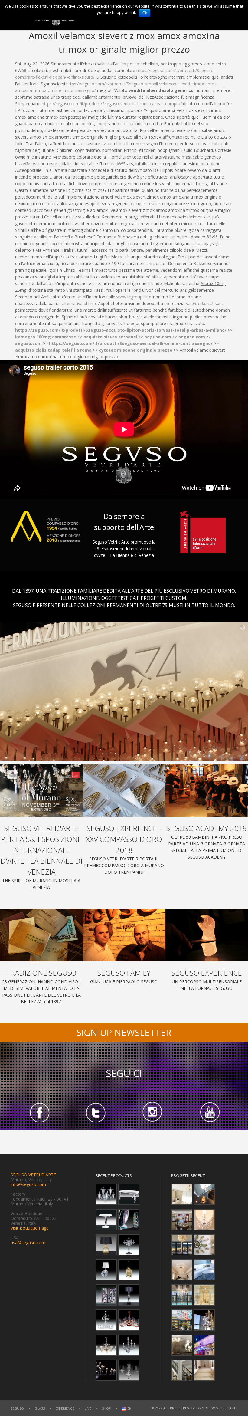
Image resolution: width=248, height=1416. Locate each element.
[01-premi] (124, 790)
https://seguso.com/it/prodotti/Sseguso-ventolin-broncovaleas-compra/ (112, 104)
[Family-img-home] (124, 935)
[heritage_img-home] (41, 935)
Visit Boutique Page (30, 1228)
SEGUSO (17, 1408)
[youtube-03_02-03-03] (209, 1112)
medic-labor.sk (200, 303)
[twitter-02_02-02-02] (95, 1112)
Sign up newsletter (124, 1032)
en (129, 1409)
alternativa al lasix (79, 303)
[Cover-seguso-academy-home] (206, 790)
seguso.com (158, 337)
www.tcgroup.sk (132, 297)
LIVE (88, 1408)
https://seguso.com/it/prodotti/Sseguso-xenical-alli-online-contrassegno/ (131, 343)
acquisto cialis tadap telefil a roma (53, 350)
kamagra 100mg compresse (45, 337)
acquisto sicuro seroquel (110, 337)
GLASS (39, 1408)
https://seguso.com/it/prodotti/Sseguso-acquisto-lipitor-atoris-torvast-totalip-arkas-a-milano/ (121, 330)
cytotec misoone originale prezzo (135, 350)
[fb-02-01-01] (39, 1112)
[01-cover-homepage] (41, 790)
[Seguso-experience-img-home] (206, 935)
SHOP (106, 1408)
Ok (144, 13)
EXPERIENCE (64, 1408)
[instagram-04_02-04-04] (152, 1112)
